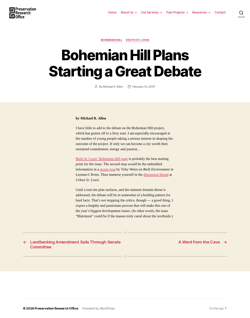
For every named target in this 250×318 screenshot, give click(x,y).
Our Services (150, 12)
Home (112, 12)
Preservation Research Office (56, 308)
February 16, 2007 (143, 86)
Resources (199, 12)
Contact (220, 12)
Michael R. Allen (113, 86)
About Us (127, 12)
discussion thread (156, 174)
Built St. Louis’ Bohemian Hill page (102, 159)
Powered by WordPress (98, 308)
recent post (107, 169)
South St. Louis (137, 40)
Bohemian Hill (111, 40)
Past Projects (175, 12)
